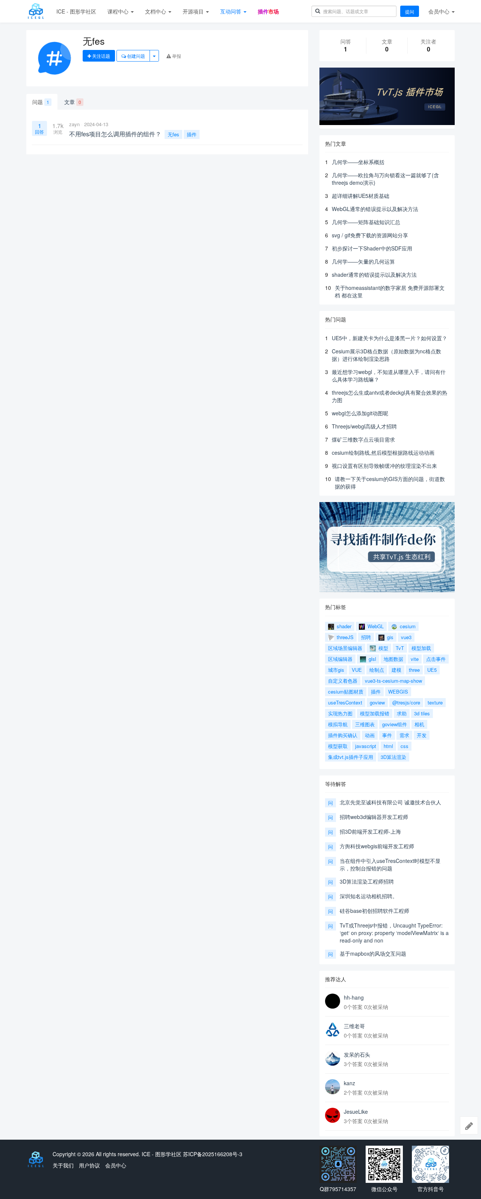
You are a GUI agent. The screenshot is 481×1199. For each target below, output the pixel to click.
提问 (409, 11)
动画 (370, 735)
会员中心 (115, 1165)
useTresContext (345, 702)
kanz (349, 1083)
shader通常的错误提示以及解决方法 (374, 274)
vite (415, 658)
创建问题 (135, 56)
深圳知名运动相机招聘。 (369, 896)
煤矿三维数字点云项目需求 (363, 439)
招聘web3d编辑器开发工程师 (374, 816)
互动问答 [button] (231, 11)
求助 (402, 713)
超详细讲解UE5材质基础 (360, 195)
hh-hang (354, 997)
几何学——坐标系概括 (358, 162)
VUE (357, 669)
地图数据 (393, 658)
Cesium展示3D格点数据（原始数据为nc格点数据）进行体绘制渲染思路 (386, 354)
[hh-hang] (332, 1001)
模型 (382, 648)
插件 (192, 134)
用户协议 (89, 1165)
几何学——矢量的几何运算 (363, 261)
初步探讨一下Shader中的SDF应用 (372, 248)
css (404, 746)
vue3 (406, 637)
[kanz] (332, 1086)
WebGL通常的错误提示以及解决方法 (375, 209)
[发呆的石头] (332, 1058)
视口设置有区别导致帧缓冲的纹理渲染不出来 (384, 465)
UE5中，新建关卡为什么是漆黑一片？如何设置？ (389, 338)
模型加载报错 (374, 713)
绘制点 (376, 669)
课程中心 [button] (118, 11)
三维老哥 (354, 1026)
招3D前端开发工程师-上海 (370, 831)
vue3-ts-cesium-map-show (393, 680)
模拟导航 (338, 724)
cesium (407, 626)
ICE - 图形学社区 (76, 11)
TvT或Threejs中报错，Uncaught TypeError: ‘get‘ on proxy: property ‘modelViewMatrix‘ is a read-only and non (394, 932)
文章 (72, 102)
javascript (365, 746)
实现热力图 (340, 713)
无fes (173, 134)
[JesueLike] (332, 1115)
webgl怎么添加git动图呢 (360, 413)
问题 (40, 102)
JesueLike (356, 1111)
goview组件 (394, 724)
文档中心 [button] (156, 11)
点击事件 (436, 658)
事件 (387, 735)
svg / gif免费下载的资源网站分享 (370, 235)
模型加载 (421, 648)
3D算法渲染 (393, 756)
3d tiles (422, 713)
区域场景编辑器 (345, 648)
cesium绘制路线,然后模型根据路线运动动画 (383, 452)
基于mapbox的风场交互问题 (373, 953)
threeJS (344, 637)
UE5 (432, 669)
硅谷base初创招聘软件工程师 (374, 910)
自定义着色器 (342, 680)
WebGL (375, 626)
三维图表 (365, 724)
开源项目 (194, 11)
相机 (419, 724)
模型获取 (338, 746)
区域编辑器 (340, 658)
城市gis (336, 669)
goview (377, 702)
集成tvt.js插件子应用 (350, 756)
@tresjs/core (406, 702)
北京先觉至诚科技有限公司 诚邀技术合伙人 (390, 802)
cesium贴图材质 (345, 691)
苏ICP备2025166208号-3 (212, 1154)
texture (435, 702)
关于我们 (63, 1165)
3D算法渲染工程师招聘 (367, 881)
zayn (74, 124)
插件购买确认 (342, 735)
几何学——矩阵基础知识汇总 (366, 222)
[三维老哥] (332, 1029)
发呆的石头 (357, 1054)
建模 (396, 669)
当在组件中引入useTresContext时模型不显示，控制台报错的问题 (390, 864)
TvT (400, 648)
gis (389, 637)
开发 (422, 735)
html (388, 746)
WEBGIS (398, 691)
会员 (438, 11)
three (414, 669)
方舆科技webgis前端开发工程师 (377, 846)
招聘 (366, 637)
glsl (371, 658)
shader (343, 626)
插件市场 (268, 11)
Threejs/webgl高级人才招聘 (364, 426)
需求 (404, 735)
